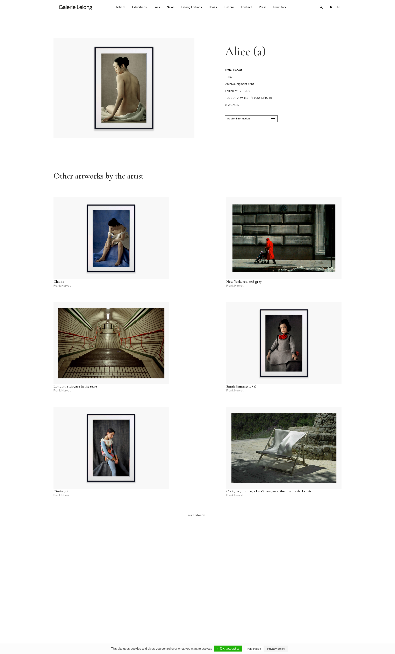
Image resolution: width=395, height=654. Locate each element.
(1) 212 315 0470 (303, 615)
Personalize (254, 648)
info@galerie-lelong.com (140, 618)
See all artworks (196, 515)
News (170, 7)
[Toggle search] (321, 7)
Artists (120, 7)
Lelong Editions (191, 7)
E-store (229, 7)
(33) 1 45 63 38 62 (196, 615)
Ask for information (238, 118)
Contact (246, 7)
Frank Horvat (233, 70)
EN (337, 7)
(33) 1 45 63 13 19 (142, 615)
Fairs (157, 7)
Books (213, 7)
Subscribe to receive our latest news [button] (194, 566)
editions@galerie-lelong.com (196, 618)
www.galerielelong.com (324, 618)
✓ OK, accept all (228, 648)
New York (279, 7)
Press (262, 7)
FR (330, 7)
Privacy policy (276, 648)
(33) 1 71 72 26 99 (250, 615)
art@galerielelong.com (301, 618)
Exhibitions (139, 7)
